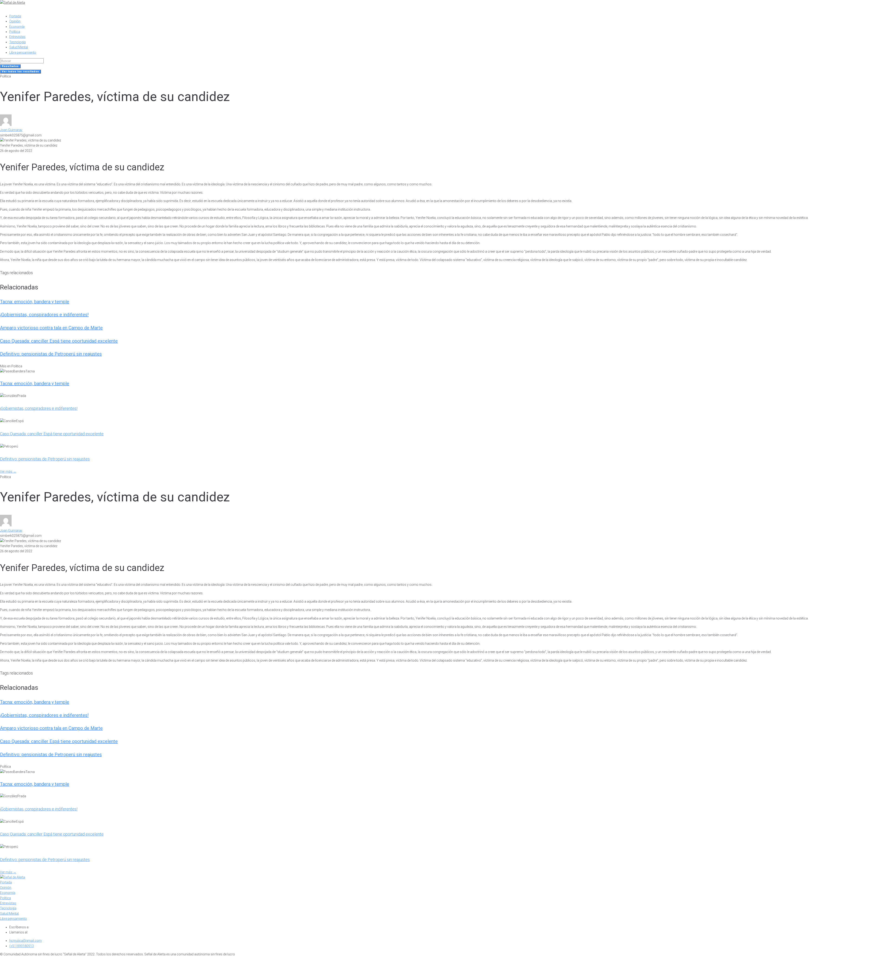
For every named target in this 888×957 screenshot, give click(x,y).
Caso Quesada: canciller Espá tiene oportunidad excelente (59, 341)
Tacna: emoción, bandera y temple (34, 301)
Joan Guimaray (11, 130)
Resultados (10, 66)
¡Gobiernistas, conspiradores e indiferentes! (44, 314)
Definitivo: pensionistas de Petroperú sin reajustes (51, 354)
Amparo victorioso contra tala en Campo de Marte (51, 328)
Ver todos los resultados (20, 71)
